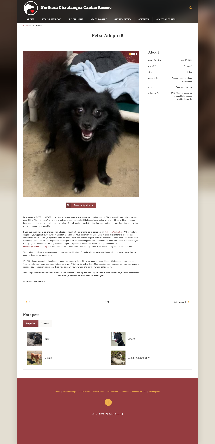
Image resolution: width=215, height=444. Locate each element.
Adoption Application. (114, 232)
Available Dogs (69, 392)
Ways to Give (98, 392)
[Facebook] (108, 402)
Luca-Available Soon (139, 357)
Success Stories (139, 392)
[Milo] (34, 339)
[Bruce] (118, 339)
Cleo (30, 302)
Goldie (48, 357)
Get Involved (113, 392)
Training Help (154, 392)
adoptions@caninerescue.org (35, 246)
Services (125, 392)
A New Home (84, 392)
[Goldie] (34, 358)
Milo (47, 338)
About (57, 392)
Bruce (131, 338)
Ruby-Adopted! (180, 302)
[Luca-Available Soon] (118, 358)
